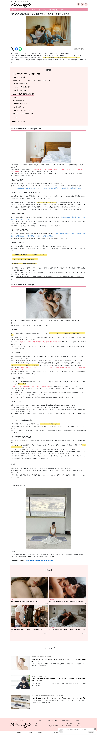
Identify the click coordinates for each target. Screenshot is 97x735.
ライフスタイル (79, 727)
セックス (21, 10)
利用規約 (31, 732)
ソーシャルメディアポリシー (54, 732)
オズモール (51, 727)
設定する (91, 732)
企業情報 (19, 732)
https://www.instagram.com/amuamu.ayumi (39, 560)
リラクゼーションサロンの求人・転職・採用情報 (68, 724)
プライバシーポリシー (42, 732)
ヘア (36, 723)
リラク (36, 725)
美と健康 (78, 723)
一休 (50, 723)
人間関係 (13, 10)
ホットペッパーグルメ (53, 725)
